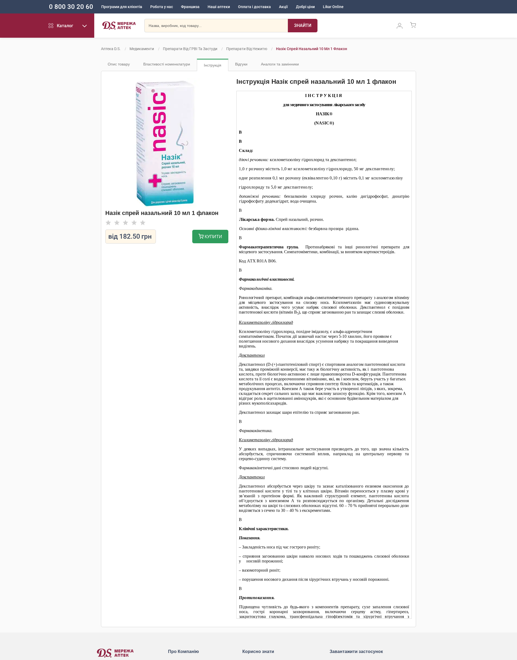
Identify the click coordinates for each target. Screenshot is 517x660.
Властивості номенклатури (166, 64)
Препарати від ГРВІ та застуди (190, 49)
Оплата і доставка (254, 7)
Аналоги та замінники (280, 64)
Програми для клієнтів (121, 7)
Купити (213, 236)
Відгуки (241, 64)
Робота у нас (161, 7)
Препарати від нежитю (246, 49)
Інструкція (212, 65)
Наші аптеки (219, 7)
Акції (283, 7)
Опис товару (119, 64)
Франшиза (190, 7)
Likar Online (333, 7)
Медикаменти (142, 49)
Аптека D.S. (111, 49)
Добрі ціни (305, 7)
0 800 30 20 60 (71, 7)
